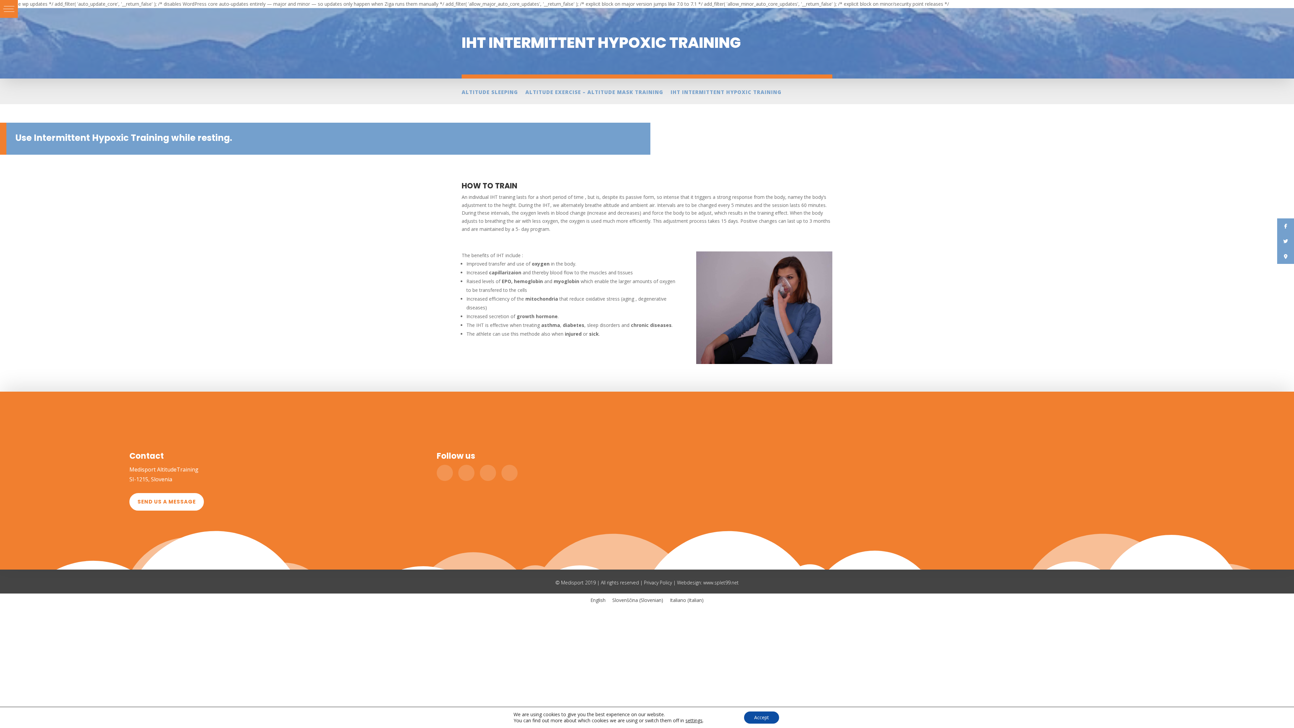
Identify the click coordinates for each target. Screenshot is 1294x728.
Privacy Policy (658, 582)
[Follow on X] (466, 473)
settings (694, 721)
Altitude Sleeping (490, 92)
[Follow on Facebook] (445, 473)
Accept (761, 717)
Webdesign (689, 582)
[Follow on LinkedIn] (488, 473)
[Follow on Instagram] (509, 473)
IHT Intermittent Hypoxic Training (726, 92)
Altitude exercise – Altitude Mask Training (594, 92)
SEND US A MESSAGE (166, 501)
